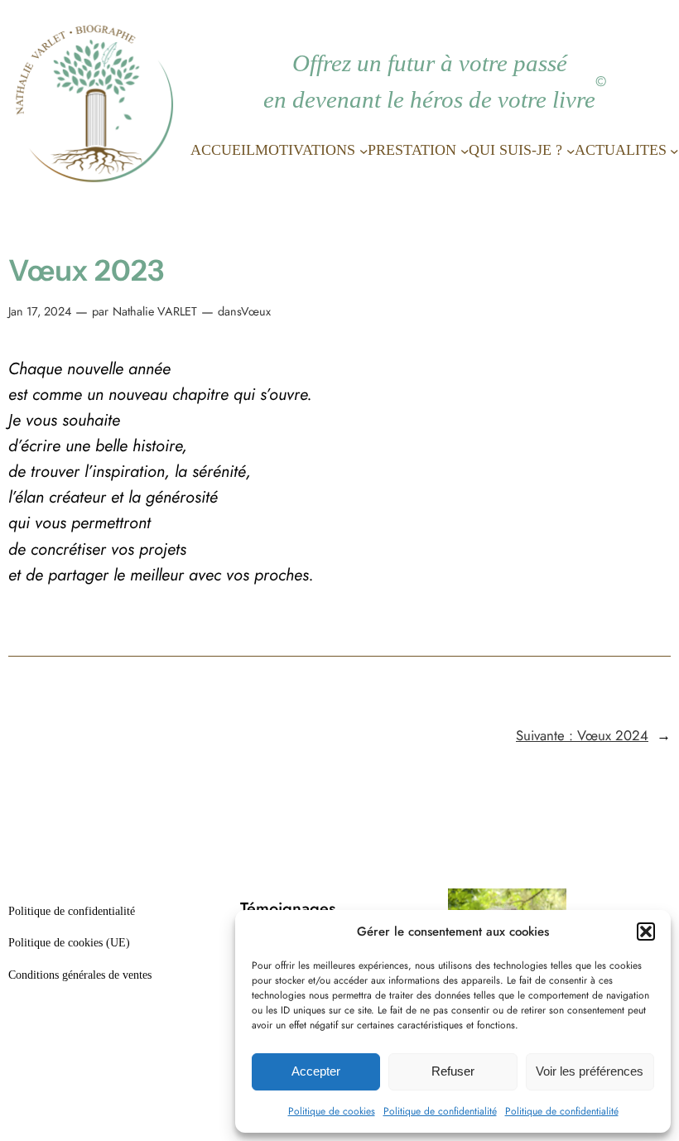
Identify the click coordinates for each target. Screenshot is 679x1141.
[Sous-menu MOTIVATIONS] (363, 150)
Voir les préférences (589, 1071)
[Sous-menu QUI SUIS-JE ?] (570, 150)
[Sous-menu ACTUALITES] (674, 150)
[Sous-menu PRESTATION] (465, 150)
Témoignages (288, 909)
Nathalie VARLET (155, 311)
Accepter (315, 1071)
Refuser (452, 1071)
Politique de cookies (331, 1111)
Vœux (256, 311)
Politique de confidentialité (440, 1111)
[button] (646, 931)
